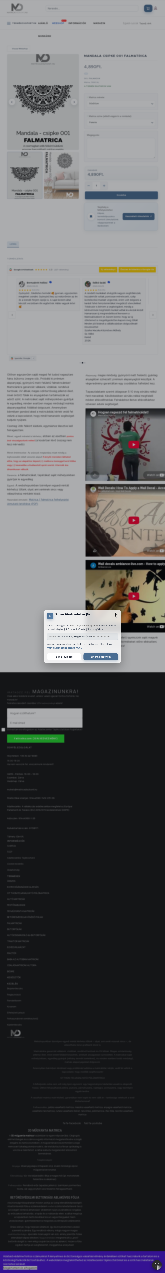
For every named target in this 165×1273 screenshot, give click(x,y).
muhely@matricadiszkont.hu (64, 647)
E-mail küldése (64, 656)
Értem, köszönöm (101, 656)
